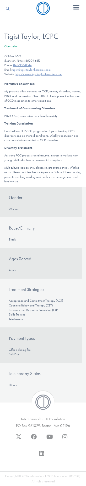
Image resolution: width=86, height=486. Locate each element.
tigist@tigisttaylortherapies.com (31, 69)
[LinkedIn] (41, 455)
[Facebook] (34, 439)
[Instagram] (65, 439)
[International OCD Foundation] (43, 12)
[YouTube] (49, 439)
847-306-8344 (22, 65)
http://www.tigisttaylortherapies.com (39, 74)
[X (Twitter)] (18, 439)
